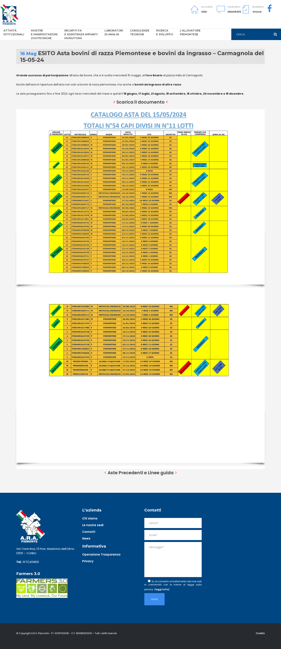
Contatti (88, 532)
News (86, 538)
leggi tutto (162, 589)
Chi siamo (89, 518)
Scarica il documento (140, 102)
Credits (260, 633)
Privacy (87, 561)
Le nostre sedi (92, 525)
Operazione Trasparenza (101, 554)
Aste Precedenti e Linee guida (141, 473)
